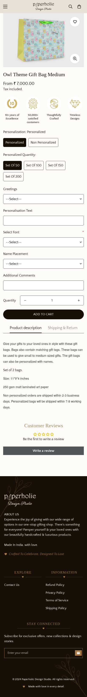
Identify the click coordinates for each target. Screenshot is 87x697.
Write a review (43, 451)
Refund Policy (55, 585)
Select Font (43, 232)
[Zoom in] (75, 58)
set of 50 (12, 165)
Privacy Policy (55, 593)
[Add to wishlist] (75, 21)
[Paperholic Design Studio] (43, 6)
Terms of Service (57, 600)
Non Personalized (43, 142)
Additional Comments (19, 275)
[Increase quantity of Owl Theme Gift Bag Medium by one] (79, 300)
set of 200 (13, 176)
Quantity (9, 300)
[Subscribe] (78, 653)
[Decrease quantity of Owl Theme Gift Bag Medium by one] (25, 300)
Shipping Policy (56, 608)
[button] (79, 6)
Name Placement (15, 254)
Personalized (14, 142)
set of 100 (33, 165)
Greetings (10, 189)
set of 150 (55, 165)
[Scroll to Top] (79, 674)
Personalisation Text (17, 211)
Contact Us (11, 585)
